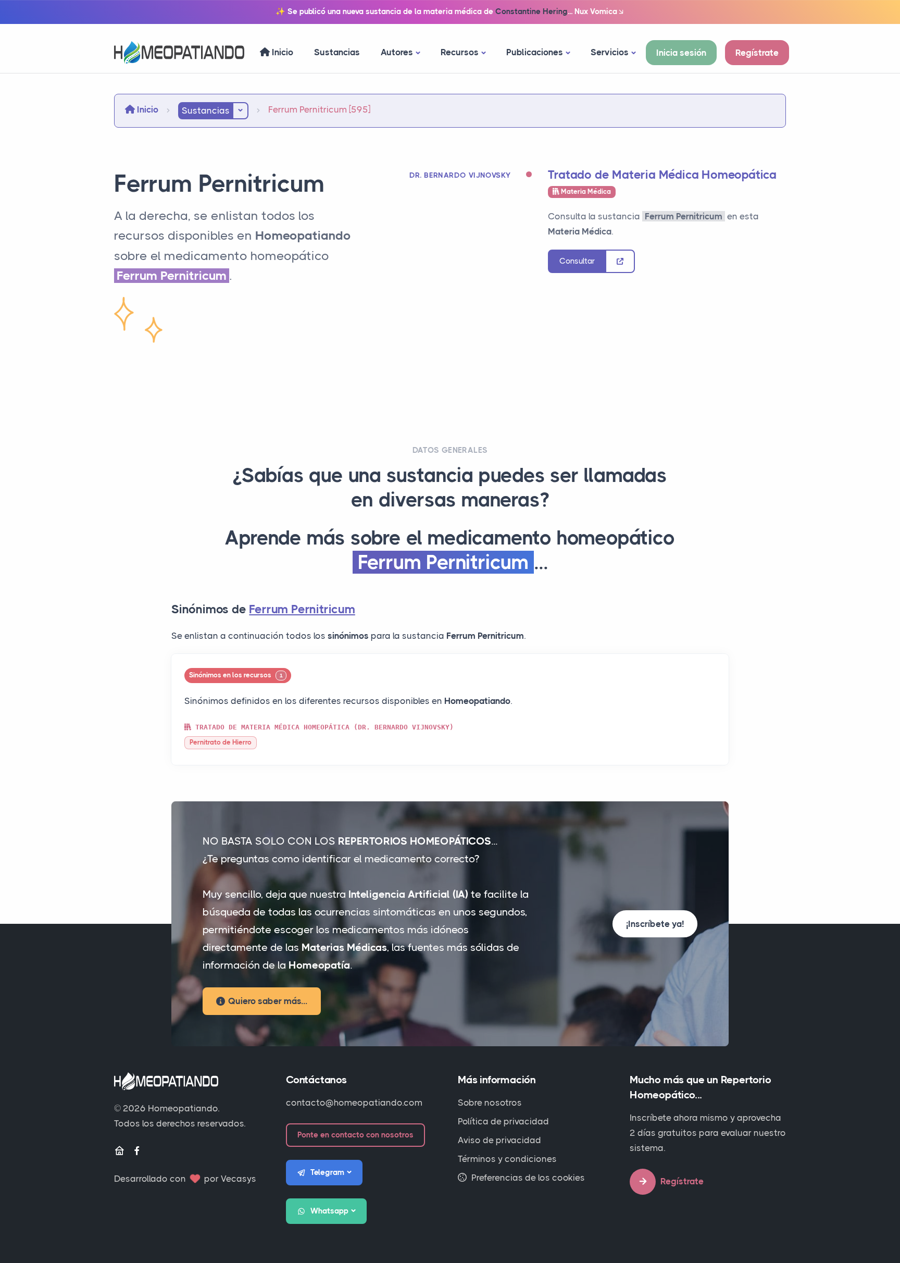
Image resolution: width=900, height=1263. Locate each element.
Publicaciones (534, 52)
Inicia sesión (681, 52)
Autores (397, 52)
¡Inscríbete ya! (655, 924)
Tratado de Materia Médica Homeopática (662, 175)
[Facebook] (137, 1151)
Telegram (327, 1172)
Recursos (460, 52)
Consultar (577, 261)
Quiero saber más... (267, 1001)
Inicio (281, 52)
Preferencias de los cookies (527, 1177)
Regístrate (757, 52)
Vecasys (238, 1178)
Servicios (610, 52)
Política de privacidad (503, 1121)
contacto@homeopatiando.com (354, 1102)
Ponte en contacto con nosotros (355, 1135)
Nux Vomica (595, 11)
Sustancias (337, 52)
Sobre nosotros (490, 1102)
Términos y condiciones (507, 1159)
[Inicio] (119, 1151)
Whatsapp (329, 1211)
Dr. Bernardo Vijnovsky (460, 175)
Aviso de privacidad (499, 1140)
